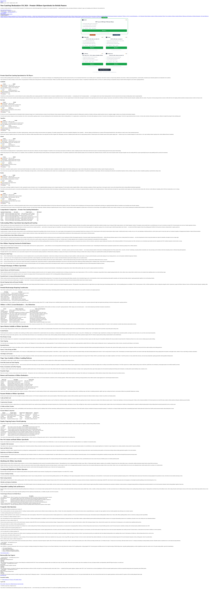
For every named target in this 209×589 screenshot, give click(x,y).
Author (1, 1)
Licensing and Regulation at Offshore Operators (66, 17)
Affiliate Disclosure (13, 583)
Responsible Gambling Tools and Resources (83, 17)
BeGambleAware (5, 579)
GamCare (11, 579)
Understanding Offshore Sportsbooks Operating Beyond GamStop (57, 16)
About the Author (20, 583)
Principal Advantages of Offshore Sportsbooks (96, 16)
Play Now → (104, 30)
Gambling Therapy (18, 579)
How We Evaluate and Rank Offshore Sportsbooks (34, 17)
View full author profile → (5, 552)
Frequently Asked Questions (96, 17)
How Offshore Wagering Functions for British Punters (78, 16)
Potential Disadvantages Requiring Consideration (113, 16)
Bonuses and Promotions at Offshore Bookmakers (191, 16)
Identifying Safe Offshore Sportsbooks (50, 17)
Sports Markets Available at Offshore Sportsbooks (153, 16)
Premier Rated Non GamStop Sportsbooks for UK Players (10, 16)
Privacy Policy (2, 583)
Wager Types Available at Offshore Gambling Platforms (172, 16)
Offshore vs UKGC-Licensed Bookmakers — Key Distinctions (133, 16)
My (3, 0)
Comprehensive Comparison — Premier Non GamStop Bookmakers (33, 16)
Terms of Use (8, 583)
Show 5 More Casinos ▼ (104, 69)
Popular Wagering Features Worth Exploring (16, 17)
